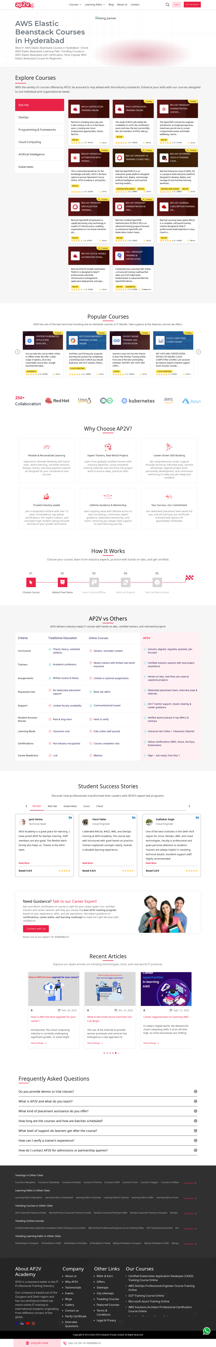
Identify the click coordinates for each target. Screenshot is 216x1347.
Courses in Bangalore (25, 1182)
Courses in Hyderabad (48, 1182)
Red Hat (52, 806)
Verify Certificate (75, 1316)
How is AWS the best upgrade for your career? (53, 1019)
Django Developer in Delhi (156, 1243)
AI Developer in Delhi (51, 1243)
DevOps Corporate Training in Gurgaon (148, 1212)
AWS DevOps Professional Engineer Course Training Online (116, 1227)
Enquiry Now (39, 1343)
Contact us (72, 1310)
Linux (87, 806)
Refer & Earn (105, 1276)
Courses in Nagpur (149, 1182)
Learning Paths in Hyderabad (59, 1197)
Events (69, 1293)
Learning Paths (93, 4)
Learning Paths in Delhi (142, 1197)
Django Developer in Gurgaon (127, 1243)
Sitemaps (103, 1287)
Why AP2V (71, 1282)
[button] (17, 352)
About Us (122, 4)
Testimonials (73, 1287)
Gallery (69, 1305)
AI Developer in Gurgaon (27, 1243)
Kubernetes (70, 806)
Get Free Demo (192, 4)
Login (176, 4)
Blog (111, 4)
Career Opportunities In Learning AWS (166, 1016)
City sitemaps (105, 1293)
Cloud (99, 806)
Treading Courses (108, 1299)
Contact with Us (35, 928)
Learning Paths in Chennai (116, 1197)
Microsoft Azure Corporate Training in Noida (70, 1212)
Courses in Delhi (112, 1182)
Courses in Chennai (92, 1182)
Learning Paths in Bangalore (28, 1197)
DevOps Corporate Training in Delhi (110, 1212)
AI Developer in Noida (100, 1243)
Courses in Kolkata (170, 1182)
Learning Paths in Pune (167, 1197)
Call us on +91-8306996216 (84, 1343)
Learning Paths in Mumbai (88, 1197)
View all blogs (37, 1043)
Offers (101, 1282)
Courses (73, 4)
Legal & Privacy (106, 1320)
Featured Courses (108, 1305)
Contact (135, 4)
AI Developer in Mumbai (75, 1243)
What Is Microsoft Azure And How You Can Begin (109, 1019)
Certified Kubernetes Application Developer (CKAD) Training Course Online (50, 1227)
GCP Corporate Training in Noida (30, 1212)
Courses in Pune (130, 1182)
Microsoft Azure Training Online (148, 1301)
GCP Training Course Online (159, 1227)
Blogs (68, 1299)
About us (71, 1276)
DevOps (36, 806)
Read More (24, 863)
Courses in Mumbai (71, 1182)
